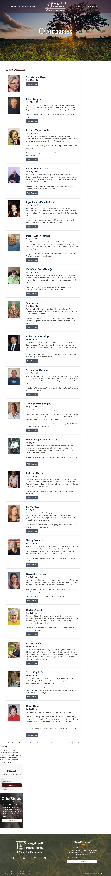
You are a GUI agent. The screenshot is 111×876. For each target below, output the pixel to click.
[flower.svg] (45, 857)
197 (75, 742)
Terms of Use (96, 873)
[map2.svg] (24, 857)
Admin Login (104, 873)
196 (70, 742)
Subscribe (12, 785)
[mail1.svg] (34, 857)
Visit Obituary (32, 84)
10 (62, 742)
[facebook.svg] (13, 857)
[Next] (78, 742)
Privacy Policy (87, 873)
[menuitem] (13, 6)
